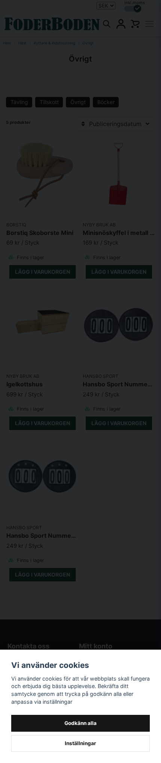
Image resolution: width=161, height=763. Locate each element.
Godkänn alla (80, 723)
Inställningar (80, 743)
